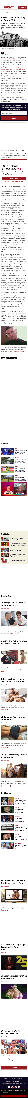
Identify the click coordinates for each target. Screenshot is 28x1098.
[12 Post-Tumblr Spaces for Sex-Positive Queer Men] (14, 896)
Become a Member (14, 178)
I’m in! (14, 118)
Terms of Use (5, 1092)
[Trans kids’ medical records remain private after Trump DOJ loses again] (7, 460)
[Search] (16, 7)
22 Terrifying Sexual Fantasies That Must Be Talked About (18, 544)
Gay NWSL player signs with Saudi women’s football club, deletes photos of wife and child (21, 471)
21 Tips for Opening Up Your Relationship (14, 756)
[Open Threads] (15, 1087)
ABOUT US (11, 1078)
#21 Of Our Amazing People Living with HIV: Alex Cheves (13, 947)
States (17, 448)
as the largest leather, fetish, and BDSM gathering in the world (13, 69)
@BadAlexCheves (18, 351)
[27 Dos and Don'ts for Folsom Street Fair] (14, 1046)
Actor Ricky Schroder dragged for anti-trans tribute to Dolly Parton (21, 838)
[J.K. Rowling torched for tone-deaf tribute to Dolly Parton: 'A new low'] (7, 801)
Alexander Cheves (9, 52)
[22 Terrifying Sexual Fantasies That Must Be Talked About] (5, 544)
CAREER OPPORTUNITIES (19, 1078)
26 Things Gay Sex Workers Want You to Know (13, 604)
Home (2, 12)
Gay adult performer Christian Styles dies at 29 (21, 846)
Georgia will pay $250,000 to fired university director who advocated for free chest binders (20, 480)
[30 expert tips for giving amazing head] (5, 539)
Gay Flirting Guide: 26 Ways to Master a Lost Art (14, 642)
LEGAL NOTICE (22, 1084)
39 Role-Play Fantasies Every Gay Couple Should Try (18, 555)
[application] (14, 489)
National (17, 457)
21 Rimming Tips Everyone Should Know (13, 718)
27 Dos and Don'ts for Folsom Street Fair (11, 1032)
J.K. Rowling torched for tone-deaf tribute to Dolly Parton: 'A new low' (21, 803)
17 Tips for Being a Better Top (18, 560)
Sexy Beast (8, 12)
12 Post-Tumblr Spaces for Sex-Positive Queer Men (13, 881)
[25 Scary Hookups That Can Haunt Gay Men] (14, 991)
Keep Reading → (16, 633)
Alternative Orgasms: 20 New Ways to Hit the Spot (18, 549)
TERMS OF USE (16, 1084)
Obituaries (18, 843)
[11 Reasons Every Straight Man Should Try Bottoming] (14, 694)
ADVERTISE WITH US (10, 1081)
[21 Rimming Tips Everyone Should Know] (14, 732)
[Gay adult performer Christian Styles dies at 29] (7, 845)
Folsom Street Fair (10, 59)
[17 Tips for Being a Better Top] (5, 560)
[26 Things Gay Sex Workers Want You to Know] (14, 618)
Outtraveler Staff (5, 952)
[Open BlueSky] (12, 1087)
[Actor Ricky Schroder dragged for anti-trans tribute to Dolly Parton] (7, 836)
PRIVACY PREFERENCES (7, 1084)
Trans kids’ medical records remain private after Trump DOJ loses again (20, 462)
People (17, 798)
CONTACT (6, 1078)
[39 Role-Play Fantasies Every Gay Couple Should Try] (5, 555)
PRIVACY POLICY (18, 1081)
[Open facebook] (9, 1087)
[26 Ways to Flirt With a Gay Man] (14, 657)
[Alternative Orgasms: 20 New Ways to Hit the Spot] (5, 549)
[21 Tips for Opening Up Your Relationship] (14, 770)
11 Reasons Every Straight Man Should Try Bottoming (13, 680)
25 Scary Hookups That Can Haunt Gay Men (14, 977)
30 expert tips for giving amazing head (16, 539)
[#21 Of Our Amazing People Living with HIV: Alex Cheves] (14, 962)
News (16, 466)
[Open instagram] (19, 1087)
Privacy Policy (23, 1090)
